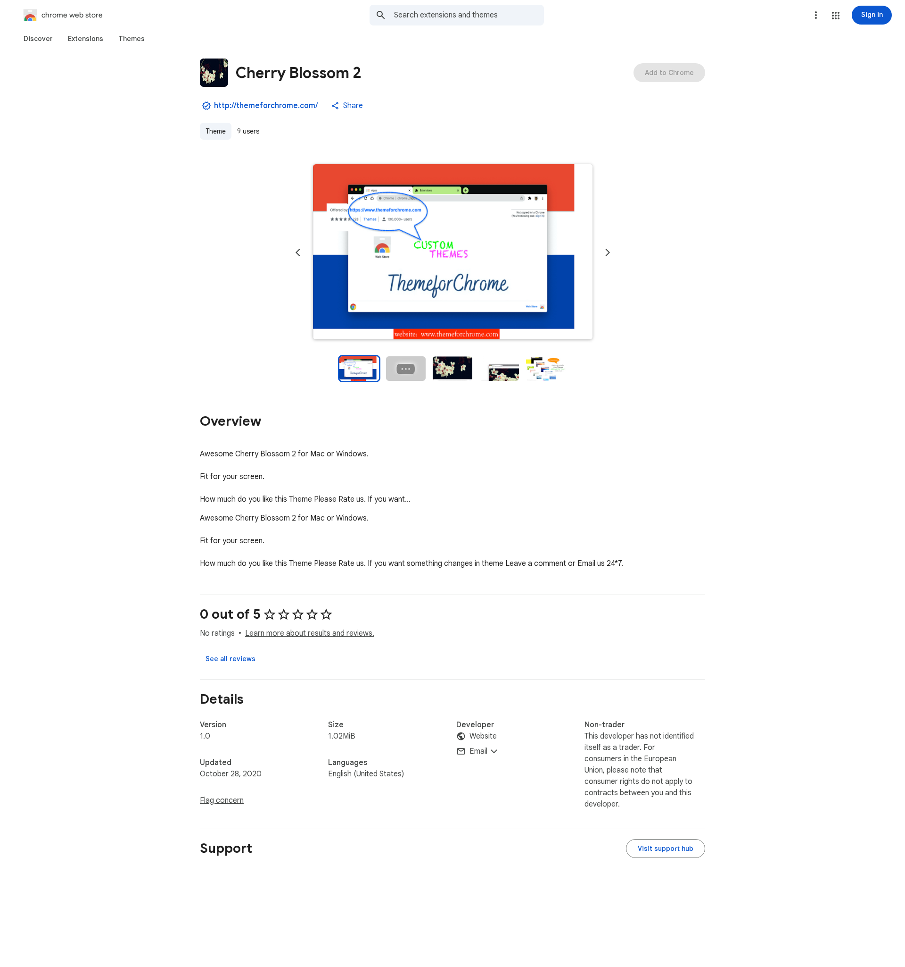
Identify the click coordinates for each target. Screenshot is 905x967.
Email (478, 751)
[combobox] (469, 15)
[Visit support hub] (665, 848)
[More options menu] (815, 15)
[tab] (38, 38)
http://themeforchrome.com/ (266, 105)
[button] (835, 15)
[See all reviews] (230, 658)
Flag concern (222, 800)
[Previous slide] (297, 252)
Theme (216, 131)
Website (483, 736)
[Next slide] (607, 252)
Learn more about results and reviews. (309, 633)
